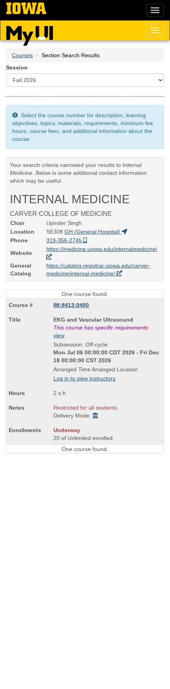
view (58, 335)
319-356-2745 (64, 240)
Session (17, 67)
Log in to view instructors (84, 378)
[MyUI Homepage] (29, 33)
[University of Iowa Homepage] (26, 8)
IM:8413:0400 (71, 305)
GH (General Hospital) (93, 231)
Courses (22, 55)
